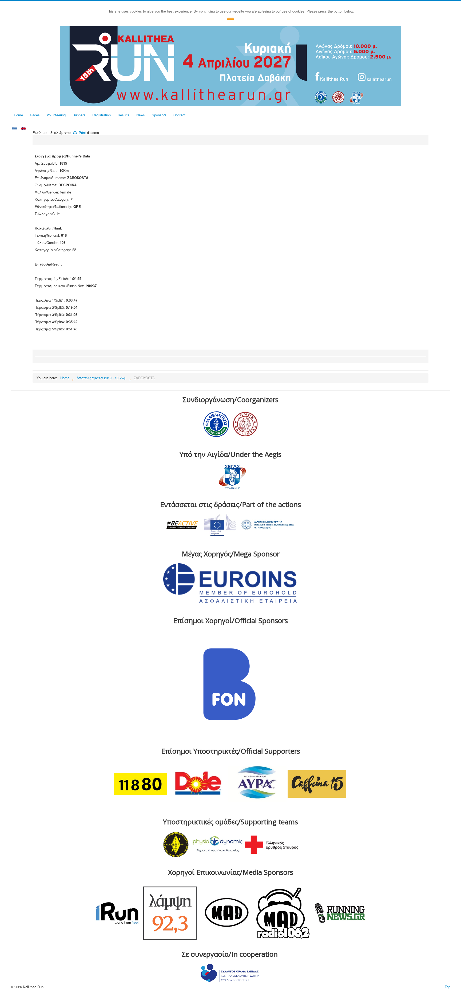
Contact (179, 114)
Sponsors (159, 114)
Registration (101, 114)
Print (82, 132)
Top (447, 986)
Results (123, 114)
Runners (79, 114)
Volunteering (56, 114)
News (140, 114)
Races (35, 114)
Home (18, 114)
